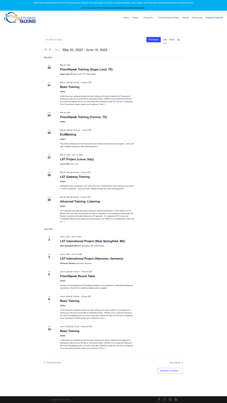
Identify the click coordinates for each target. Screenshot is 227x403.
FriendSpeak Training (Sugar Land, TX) (86, 69)
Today (57, 50)
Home (126, 18)
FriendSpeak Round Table (77, 276)
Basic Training (69, 87)
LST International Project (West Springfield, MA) (92, 241)
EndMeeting (68, 134)
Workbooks (197, 18)
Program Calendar (214, 18)
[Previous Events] (45, 49)
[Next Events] (50, 49)
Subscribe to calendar (169, 370)
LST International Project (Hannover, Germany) (91, 258)
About (135, 18)
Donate (185, 18)
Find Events (153, 39)
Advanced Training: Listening (80, 201)
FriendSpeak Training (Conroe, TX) (83, 117)
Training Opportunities (168, 18)
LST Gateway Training (75, 177)
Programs (148, 18)
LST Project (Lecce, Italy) (77, 159)
